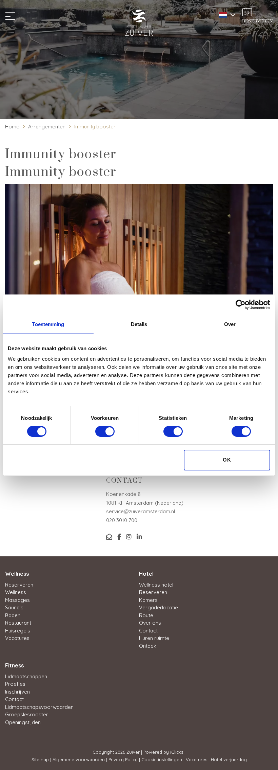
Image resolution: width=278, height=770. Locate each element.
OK (227, 460)
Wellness (15, 592)
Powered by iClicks (163, 752)
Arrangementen (46, 126)
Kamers (148, 600)
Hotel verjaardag (229, 759)
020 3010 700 (121, 520)
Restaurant (18, 623)
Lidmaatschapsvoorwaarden (39, 707)
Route (146, 615)
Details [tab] (139, 324)
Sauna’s (14, 607)
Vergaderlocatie (158, 607)
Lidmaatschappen (26, 676)
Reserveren (19, 584)
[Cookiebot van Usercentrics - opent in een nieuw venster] (240, 305)
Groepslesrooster (26, 714)
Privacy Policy (123, 759)
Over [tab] (230, 324)
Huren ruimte (154, 638)
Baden (12, 615)
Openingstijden (23, 722)
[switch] (105, 431)
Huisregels (17, 630)
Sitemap (40, 759)
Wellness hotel (156, 584)
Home (12, 126)
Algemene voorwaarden (79, 759)
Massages (17, 600)
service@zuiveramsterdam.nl (140, 511)
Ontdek (147, 646)
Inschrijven (17, 691)
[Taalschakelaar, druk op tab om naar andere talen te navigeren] (225, 14)
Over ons (150, 623)
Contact (148, 630)
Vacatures (17, 638)
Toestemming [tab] (48, 324)
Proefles (15, 684)
